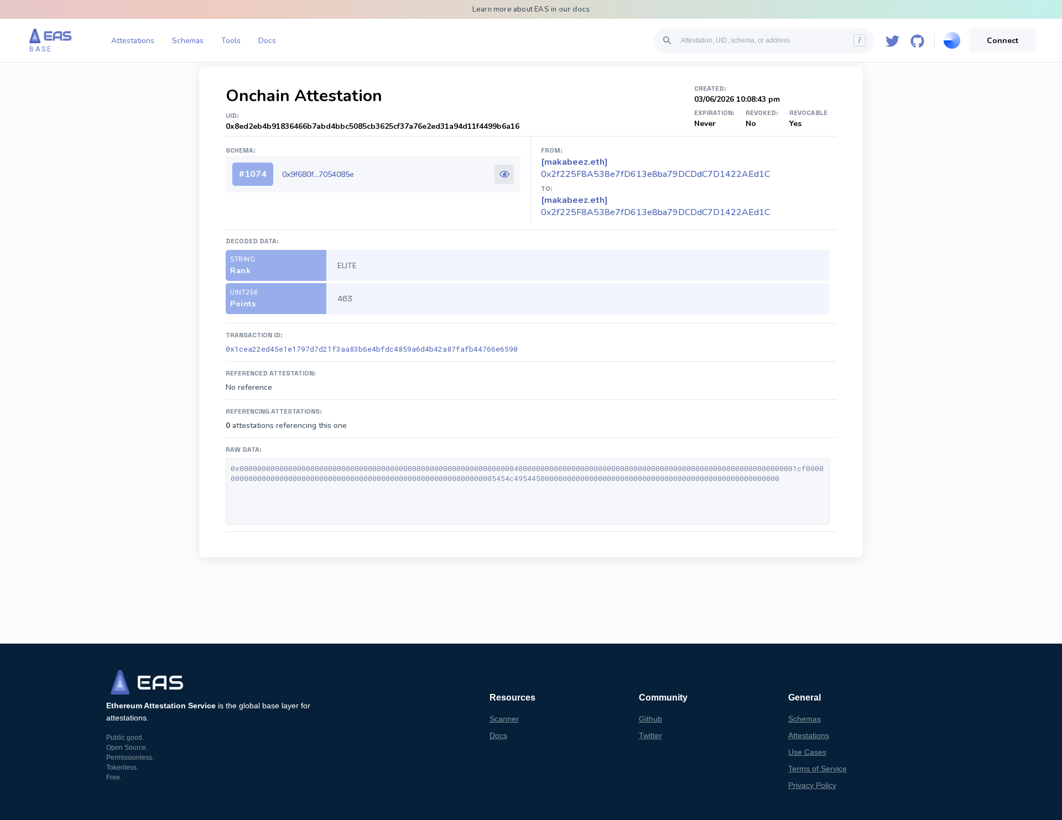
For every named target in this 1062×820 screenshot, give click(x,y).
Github (650, 718)
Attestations (132, 40)
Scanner (504, 718)
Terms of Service (817, 768)
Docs (267, 40)
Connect (1002, 40)
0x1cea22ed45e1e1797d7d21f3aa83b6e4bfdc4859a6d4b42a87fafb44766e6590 (372, 349)
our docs (574, 9)
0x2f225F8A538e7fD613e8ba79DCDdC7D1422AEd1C (655, 206)
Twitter (650, 735)
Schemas (188, 40)
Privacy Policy (812, 785)
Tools (231, 40)
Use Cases (807, 752)
